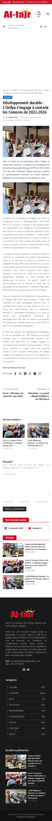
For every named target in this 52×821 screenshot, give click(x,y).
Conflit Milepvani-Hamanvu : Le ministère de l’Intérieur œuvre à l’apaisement (37, 578)
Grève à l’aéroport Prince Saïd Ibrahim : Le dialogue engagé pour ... (13, 443)
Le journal (20, 25)
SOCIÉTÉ (14, 90)
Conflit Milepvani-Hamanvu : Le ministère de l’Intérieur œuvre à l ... (37, 443)
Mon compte (13, 28)
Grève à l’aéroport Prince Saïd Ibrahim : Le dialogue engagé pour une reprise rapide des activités (37, 778)
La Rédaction (12, 117)
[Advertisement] (26, 57)
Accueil (11, 25)
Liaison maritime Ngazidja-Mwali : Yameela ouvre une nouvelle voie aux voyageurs (36, 546)
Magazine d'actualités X (26, 817)
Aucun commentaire (32, 117)
